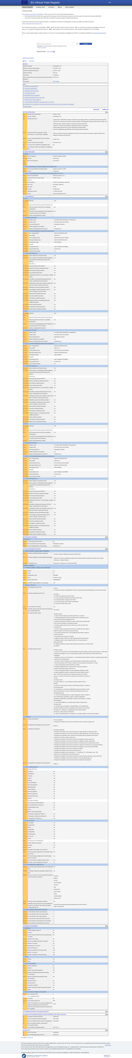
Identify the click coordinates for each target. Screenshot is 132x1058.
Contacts (51, 7)
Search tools (50, 51)
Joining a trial (40, 7)
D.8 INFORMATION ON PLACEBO (31, 95)
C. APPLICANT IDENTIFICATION (31, 91)
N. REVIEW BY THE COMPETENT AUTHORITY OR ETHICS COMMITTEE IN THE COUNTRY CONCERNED (48, 104)
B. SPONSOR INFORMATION (30, 88)
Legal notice (108, 1045)
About (60, 7)
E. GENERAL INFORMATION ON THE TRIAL (34, 97)
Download (31, 61)
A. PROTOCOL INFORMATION (30, 86)
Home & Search (27, 7)
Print (25, 61)
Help (110, 2)
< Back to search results (28, 58)
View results (56, 81)
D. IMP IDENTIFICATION (29, 93)
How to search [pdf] (41, 47)
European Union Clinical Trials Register (33, 14)
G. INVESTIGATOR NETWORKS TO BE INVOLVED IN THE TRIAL (38, 102)
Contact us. (30, 1037)
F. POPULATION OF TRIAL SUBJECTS (32, 100)
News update (69, 7)
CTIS (68, 1047)
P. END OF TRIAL (27, 106)
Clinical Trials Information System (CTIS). (32, 23)
